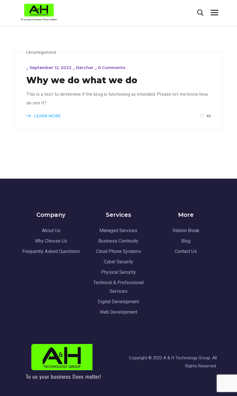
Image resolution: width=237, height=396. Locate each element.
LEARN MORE (47, 116)
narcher (84, 67)
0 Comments (111, 67)
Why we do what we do (81, 80)
